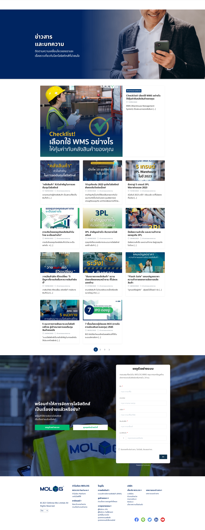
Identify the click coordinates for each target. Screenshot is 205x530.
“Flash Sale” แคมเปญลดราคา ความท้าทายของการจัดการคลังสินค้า (143, 280)
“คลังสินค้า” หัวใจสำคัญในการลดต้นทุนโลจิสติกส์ (58, 186)
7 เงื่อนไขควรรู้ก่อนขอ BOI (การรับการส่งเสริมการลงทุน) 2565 (102, 325)
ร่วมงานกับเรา (132, 499)
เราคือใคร (130, 494)
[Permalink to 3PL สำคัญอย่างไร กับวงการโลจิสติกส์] (102, 218)
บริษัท (121, 409)
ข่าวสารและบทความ (134, 91)
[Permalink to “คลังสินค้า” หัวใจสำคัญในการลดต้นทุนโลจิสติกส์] (59, 170)
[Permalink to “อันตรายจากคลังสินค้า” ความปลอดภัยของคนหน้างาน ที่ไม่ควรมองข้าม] (102, 262)
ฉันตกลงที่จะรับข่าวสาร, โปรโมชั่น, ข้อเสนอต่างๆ (136, 449)
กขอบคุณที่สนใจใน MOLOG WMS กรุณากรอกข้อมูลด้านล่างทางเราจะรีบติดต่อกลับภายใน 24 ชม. (142, 376)
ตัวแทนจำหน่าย (132, 496)
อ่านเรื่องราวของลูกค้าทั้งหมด (107, 501)
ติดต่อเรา (130, 502)
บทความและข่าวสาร (152, 493)
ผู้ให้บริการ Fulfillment (105, 512)
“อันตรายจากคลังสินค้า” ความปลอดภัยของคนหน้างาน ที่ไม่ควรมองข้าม (101, 280)
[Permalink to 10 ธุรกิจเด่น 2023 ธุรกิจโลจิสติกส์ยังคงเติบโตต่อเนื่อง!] (102, 170)
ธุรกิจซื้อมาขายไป (103, 515)
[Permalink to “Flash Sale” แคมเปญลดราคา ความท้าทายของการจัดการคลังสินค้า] (145, 262)
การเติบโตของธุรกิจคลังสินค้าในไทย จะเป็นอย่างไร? (58, 233)
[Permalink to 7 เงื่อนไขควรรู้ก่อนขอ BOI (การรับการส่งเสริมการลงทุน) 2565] (102, 310)
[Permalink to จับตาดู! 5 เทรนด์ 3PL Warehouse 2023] (145, 170)
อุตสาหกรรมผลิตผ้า (104, 517)
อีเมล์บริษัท (123, 421)
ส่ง (163, 457)
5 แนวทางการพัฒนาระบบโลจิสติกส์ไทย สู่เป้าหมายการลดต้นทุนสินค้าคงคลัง (58, 327)
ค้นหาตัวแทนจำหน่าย (79, 504)
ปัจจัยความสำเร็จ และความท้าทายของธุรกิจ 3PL (144, 233)
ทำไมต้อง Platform (79, 494)
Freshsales (146, 465)
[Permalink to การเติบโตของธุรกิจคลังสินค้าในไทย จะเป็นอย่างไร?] (59, 218)
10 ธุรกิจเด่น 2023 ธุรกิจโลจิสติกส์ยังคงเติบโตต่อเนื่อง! (102, 186)
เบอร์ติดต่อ (123, 433)
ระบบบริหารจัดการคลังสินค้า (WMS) (110, 494)
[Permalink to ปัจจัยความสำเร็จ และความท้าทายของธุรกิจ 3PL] (145, 218)
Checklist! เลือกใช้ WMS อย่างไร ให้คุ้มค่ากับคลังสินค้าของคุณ (143, 97)
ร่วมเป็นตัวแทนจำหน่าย (79, 507)
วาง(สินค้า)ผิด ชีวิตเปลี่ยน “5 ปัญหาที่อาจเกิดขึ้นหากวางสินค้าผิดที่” (59, 280)
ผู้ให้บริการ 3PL (103, 509)
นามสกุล (122, 398)
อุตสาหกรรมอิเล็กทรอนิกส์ (106, 520)
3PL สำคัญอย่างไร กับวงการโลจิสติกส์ (101, 233)
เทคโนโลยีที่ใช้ (76, 496)
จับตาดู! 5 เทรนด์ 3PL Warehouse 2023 (138, 186)
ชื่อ (120, 386)
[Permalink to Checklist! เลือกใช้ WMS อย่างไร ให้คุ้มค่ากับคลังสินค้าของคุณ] (81, 121)
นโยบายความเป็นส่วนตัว (135, 504)
